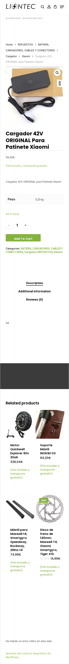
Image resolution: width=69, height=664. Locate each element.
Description (34, 283)
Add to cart (23, 239)
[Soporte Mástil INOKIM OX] (50, 424)
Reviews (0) (34, 299)
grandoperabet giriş (32, 18)
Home (9, 44)
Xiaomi (26, 56)
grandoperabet (13, 18)
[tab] (34, 283)
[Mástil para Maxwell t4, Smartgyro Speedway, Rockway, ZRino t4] (20, 508)
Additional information (34, 291)
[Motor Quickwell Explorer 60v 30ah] (20, 424)
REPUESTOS (25, 44)
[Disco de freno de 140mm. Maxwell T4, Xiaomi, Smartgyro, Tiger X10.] (50, 508)
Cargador (11, 56)
